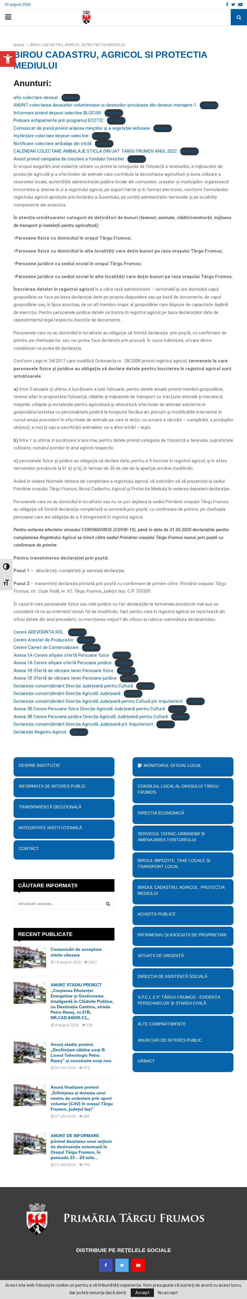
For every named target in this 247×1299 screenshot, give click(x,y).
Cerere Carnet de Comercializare (46, 647)
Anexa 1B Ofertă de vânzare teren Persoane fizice (64, 670)
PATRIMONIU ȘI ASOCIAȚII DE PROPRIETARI (182, 934)
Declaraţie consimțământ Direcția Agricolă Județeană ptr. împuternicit (83, 724)
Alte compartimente (162, 1024)
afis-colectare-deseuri (36, 97)
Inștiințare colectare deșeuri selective (51, 135)
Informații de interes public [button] (52, 786)
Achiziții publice (157, 914)
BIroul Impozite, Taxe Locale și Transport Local (174, 863)
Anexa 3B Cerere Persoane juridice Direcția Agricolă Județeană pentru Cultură (91, 716)
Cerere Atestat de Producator (43, 640)
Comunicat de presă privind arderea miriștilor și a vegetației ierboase (82, 128)
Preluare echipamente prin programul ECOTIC (59, 120)
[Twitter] (122, 1265)
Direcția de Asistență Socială (172, 976)
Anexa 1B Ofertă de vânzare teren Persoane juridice (65, 678)
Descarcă (70, 97)
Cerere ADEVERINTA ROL (39, 632)
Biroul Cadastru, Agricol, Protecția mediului (181, 890)
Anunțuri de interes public (170, 1040)
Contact (29, 848)
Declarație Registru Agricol (40, 732)
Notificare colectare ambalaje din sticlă (53, 143)
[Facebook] (105, 1265)
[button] (8, 59)
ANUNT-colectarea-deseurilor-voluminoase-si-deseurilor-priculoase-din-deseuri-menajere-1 (105, 105)
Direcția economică (161, 813)
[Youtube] (138, 1265)
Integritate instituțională (50, 827)
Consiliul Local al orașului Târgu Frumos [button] (178, 789)
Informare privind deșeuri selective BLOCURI (57, 113)
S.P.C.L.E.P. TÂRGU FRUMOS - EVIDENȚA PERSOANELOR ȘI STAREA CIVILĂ (179, 1000)
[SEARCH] (108, 904)
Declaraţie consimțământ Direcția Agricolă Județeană (67, 693)
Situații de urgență (161, 955)
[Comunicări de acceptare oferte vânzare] (30, 957)
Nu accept (168, 1293)
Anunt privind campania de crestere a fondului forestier (69, 159)
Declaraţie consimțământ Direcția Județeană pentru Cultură (73, 686)
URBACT (146, 1061)
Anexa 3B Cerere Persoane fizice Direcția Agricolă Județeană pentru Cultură (89, 709)
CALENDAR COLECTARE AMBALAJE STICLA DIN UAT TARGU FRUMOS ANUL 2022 (95, 151)
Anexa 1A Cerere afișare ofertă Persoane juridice (62, 662)
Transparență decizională (50, 807)
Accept (142, 1292)
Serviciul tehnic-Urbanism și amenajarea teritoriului (171, 836)
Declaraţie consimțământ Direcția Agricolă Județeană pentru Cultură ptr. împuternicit (98, 701)
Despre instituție (39, 765)
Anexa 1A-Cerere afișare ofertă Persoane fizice (61, 655)
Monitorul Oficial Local (173, 765)
